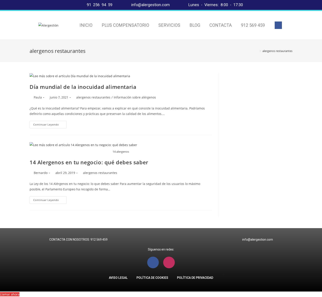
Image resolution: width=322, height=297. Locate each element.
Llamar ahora (9, 294)
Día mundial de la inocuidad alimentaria (83, 86)
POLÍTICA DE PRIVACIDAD (195, 277)
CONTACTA (220, 25)
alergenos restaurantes (93, 97)
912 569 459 (253, 25)
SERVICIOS (169, 25)
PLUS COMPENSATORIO (125, 25)
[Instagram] (169, 262)
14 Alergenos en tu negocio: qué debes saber (89, 162)
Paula (38, 97)
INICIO (86, 25)
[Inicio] (257, 51)
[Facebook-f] (278, 25)
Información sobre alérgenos (135, 97)
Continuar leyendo (50, 123)
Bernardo (41, 173)
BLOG (194, 25)
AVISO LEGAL (118, 277)
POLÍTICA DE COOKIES (152, 277)
